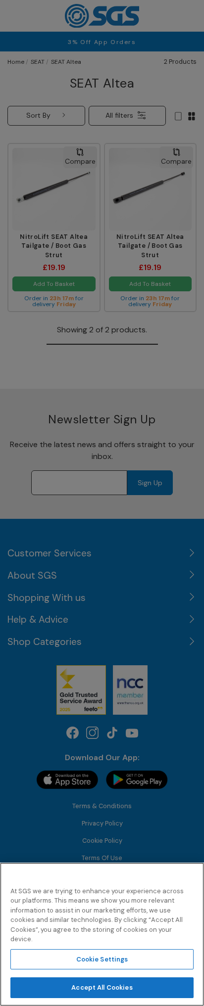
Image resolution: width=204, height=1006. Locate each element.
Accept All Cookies (101, 987)
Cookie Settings (102, 959)
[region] (102, 934)
